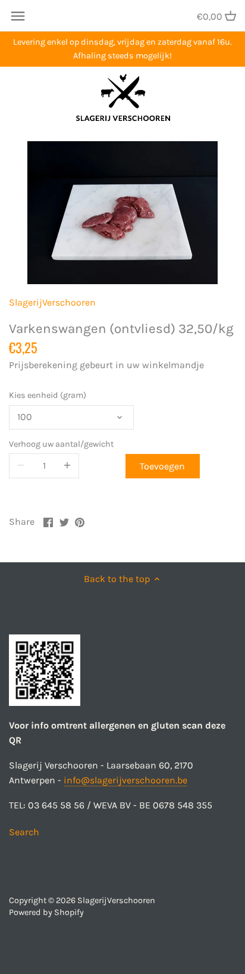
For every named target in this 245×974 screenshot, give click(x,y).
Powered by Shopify (46, 912)
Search (24, 832)
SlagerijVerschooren (52, 302)
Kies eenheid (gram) (47, 395)
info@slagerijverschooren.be (125, 780)
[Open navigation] (18, 16)
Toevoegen (162, 466)
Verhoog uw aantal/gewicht (61, 444)
